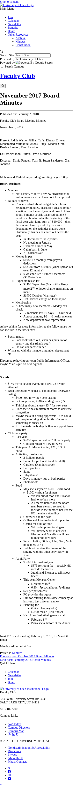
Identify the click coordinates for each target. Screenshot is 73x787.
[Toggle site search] (3, 86)
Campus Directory (19, 727)
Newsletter (14, 675)
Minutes (17, 652)
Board (11, 682)
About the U (15, 758)
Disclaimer (14, 751)
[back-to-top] (1, 785)
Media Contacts (17, 761)
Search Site (7, 55)
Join (10, 678)
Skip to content (9, 1)
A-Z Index (14, 724)
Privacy (12, 754)
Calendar (13, 671)
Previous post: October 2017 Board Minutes (27, 656)
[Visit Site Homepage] (16, 5)
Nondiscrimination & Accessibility (29, 747)
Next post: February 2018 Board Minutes (25, 659)
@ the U (13, 734)
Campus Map (16, 731)
